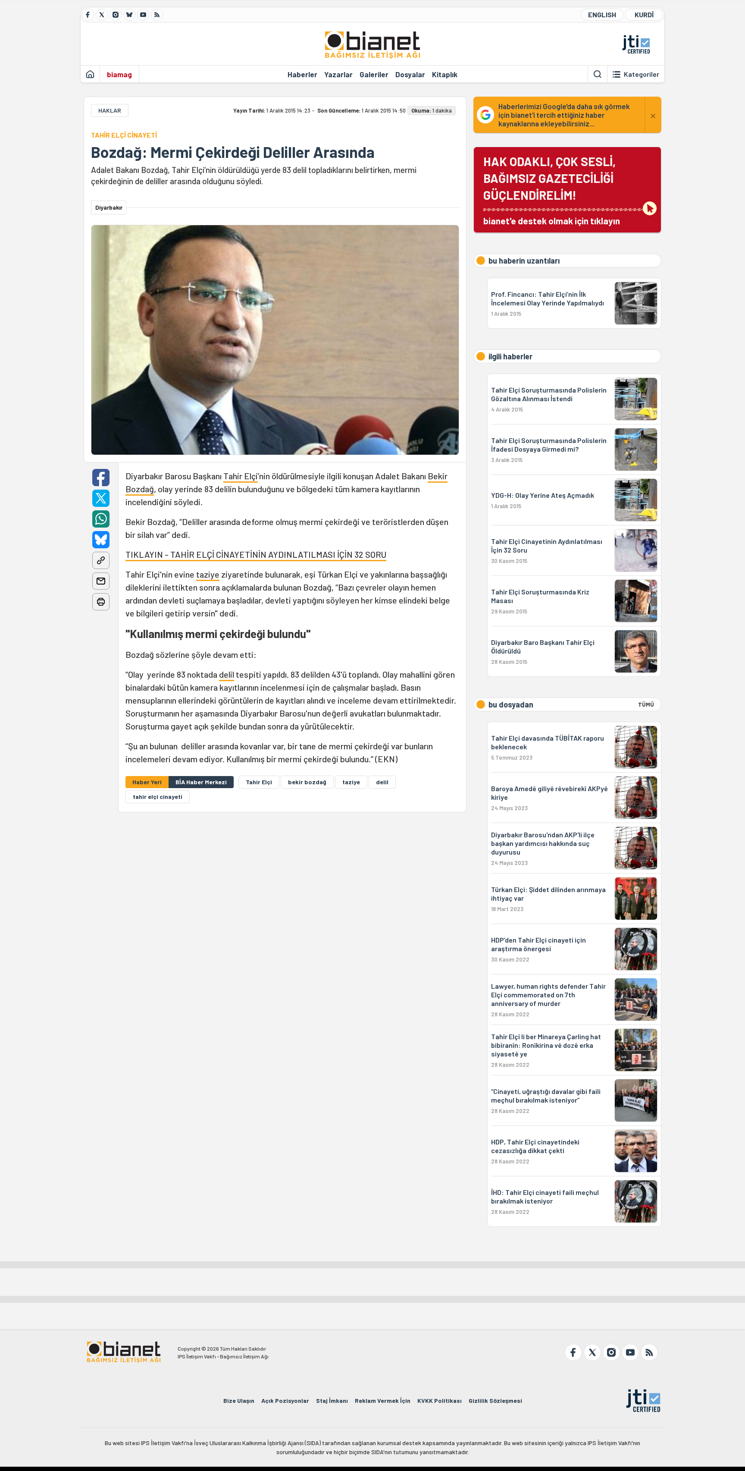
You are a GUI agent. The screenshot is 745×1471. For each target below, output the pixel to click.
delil (226, 674)
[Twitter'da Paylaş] (101, 498)
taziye (207, 574)
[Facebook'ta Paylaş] (101, 477)
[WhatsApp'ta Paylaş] (101, 519)
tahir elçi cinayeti (157, 796)
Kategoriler (641, 74)
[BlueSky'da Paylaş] (101, 539)
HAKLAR (109, 110)
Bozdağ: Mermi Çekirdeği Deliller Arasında (233, 152)
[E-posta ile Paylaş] (101, 581)
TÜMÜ (646, 704)
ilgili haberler (510, 356)
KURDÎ (644, 14)
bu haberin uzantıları (524, 260)
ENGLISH (602, 14)
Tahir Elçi (240, 476)
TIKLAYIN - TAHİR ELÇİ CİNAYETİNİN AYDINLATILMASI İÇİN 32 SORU (255, 554)
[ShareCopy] (101, 560)
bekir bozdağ (307, 782)
